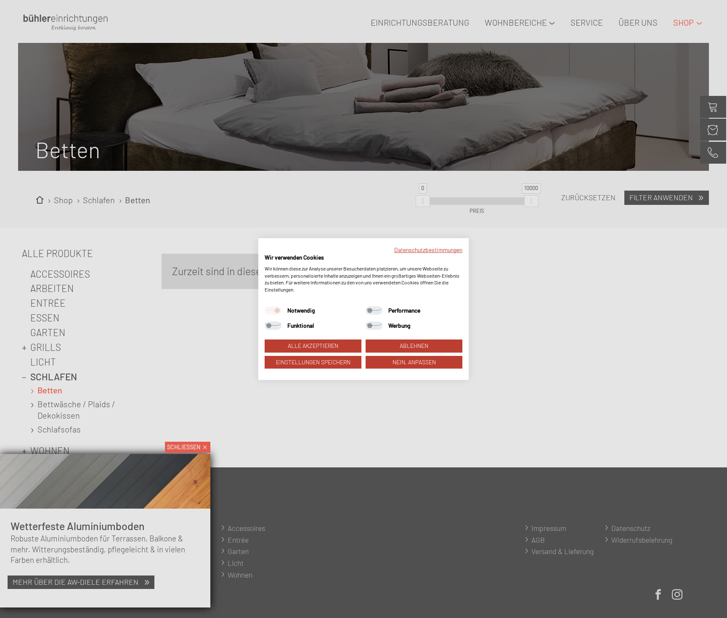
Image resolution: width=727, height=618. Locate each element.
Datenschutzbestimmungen (428, 249)
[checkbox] (273, 310)
